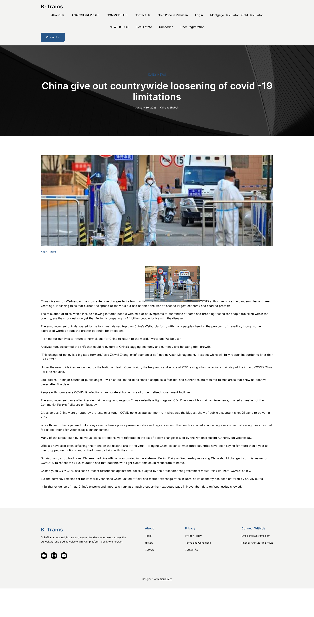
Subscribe (166, 27)
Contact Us (142, 15)
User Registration (192, 27)
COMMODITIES (117, 15)
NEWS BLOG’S (119, 27)
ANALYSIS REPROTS (85, 15)
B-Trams (52, 6)
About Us (57, 15)
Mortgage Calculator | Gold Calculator (236, 15)
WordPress (166, 578)
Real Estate (144, 27)
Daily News (157, 74)
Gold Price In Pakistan (173, 15)
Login (199, 15)
